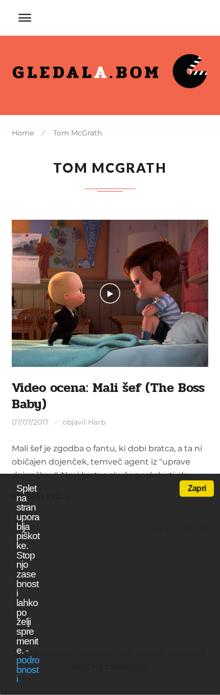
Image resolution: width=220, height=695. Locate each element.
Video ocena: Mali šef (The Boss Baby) (108, 396)
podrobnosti (27, 669)
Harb (96, 422)
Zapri (197, 488)
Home (23, 132)
